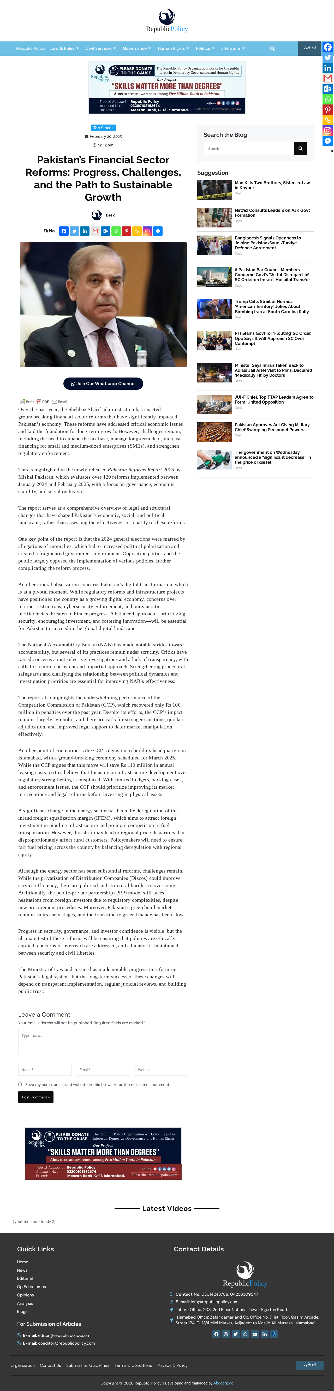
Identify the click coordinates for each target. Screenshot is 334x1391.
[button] (272, 48)
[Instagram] (147, 231)
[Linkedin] (85, 231)
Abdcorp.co (223, 1383)
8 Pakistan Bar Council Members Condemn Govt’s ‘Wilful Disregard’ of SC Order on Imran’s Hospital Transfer (272, 274)
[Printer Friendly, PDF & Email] (43, 401)
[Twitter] (74, 231)
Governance (135, 48)
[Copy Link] (137, 231)
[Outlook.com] (105, 231)
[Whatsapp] (116, 231)
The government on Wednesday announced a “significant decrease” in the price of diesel (273, 457)
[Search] (300, 148)
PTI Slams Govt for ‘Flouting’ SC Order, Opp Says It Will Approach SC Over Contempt (273, 338)
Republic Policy (30, 48)
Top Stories (103, 128)
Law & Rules (62, 48)
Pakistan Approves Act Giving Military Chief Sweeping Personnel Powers (272, 427)
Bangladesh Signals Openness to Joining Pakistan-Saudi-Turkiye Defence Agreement (268, 243)
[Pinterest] (126, 231)
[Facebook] (64, 231)
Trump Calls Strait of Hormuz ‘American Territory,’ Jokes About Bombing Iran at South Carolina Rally (272, 306)
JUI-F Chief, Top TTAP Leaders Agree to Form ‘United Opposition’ (274, 400)
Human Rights (171, 48)
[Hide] (332, 151)
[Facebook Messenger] (158, 231)
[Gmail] (95, 231)
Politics (203, 48)
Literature (230, 48)
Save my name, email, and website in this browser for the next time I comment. (97, 1084)
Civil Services (99, 48)
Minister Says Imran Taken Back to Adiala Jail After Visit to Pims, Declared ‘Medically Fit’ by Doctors (273, 370)
